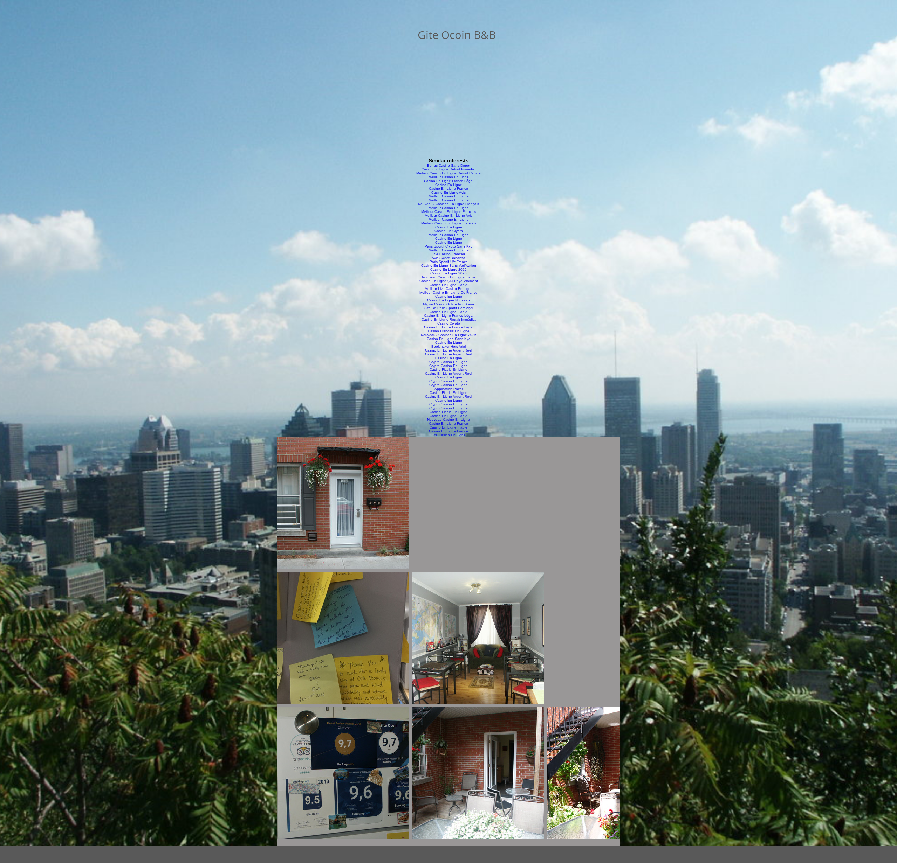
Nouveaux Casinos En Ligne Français (448, 204)
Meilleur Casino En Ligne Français (448, 212)
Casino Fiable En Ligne (448, 369)
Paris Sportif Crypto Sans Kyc (448, 246)
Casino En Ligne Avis (448, 192)
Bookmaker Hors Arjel (448, 346)
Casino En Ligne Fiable (448, 285)
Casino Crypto (448, 323)
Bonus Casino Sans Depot (448, 165)
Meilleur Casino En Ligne (449, 177)
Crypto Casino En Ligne (448, 362)
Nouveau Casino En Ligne (448, 420)
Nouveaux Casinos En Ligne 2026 (449, 335)
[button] (343, 503)
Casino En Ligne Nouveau (448, 300)
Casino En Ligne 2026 (448, 269)
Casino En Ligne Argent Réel (448, 350)
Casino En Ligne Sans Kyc (448, 339)
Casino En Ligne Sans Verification (448, 265)
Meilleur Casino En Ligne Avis (448, 215)
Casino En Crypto (448, 231)
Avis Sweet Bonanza (448, 258)
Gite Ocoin (444, 34)
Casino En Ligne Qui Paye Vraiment (448, 281)
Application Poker (448, 389)
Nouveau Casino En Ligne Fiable (448, 277)
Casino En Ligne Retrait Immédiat (449, 169)
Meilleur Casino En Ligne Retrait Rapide (448, 173)
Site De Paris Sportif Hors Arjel (448, 308)
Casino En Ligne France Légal (448, 181)
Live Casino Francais (448, 254)
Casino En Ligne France (448, 188)
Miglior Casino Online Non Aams (448, 304)
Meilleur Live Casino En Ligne (449, 289)
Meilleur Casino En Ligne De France (448, 292)
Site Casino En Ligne (448, 435)
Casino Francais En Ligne (449, 331)
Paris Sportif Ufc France (449, 262)
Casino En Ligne (448, 185)
